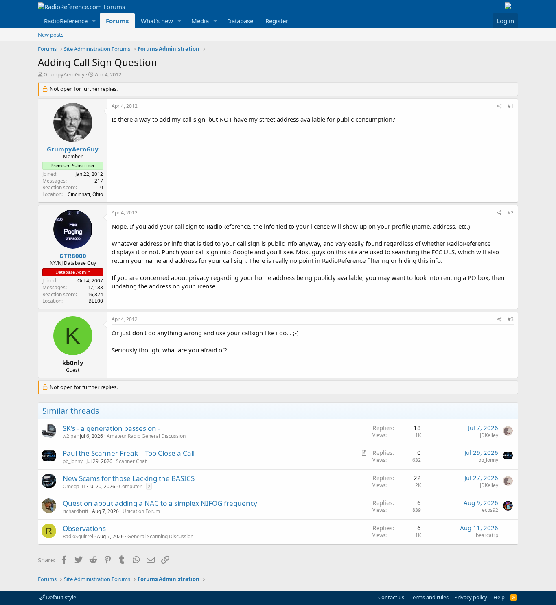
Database (240, 21)
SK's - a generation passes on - (111, 428)
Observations (84, 528)
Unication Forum (141, 511)
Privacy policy (470, 597)
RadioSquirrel (78, 536)
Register (276, 21)
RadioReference (66, 21)
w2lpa (69, 435)
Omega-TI (74, 486)
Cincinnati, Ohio (85, 194)
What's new (157, 21)
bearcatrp (487, 535)
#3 (511, 319)
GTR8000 (72, 255)
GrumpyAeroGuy (64, 74)
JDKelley (489, 435)
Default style (60, 597)
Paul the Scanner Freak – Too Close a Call (129, 453)
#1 (511, 106)
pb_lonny (73, 461)
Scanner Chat (131, 461)
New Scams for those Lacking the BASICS (129, 478)
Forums (117, 21)
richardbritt (75, 511)
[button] (94, 20)
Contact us (391, 597)
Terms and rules (429, 597)
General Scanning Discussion (160, 536)
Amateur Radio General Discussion (146, 435)
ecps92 (490, 510)
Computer (130, 486)
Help (499, 597)
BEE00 (95, 300)
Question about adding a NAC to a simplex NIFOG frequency (160, 503)
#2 (511, 212)
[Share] (500, 106)
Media (200, 21)
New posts (50, 34)
